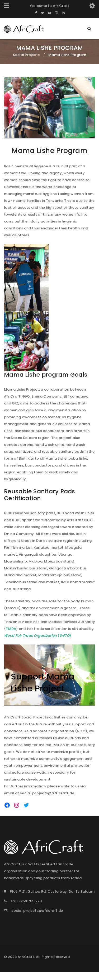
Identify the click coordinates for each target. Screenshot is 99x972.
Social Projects (26, 54)
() (37, 635)
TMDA (11, 628)
